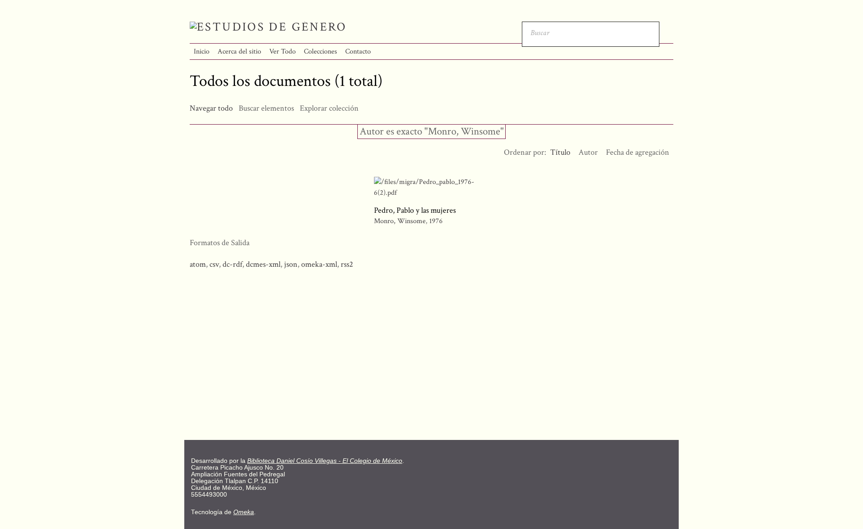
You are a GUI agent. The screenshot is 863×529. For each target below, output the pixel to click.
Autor (588, 152)
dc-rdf (232, 264)
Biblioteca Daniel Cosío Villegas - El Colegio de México (324, 460)
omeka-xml (319, 264)
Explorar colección (329, 108)
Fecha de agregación (637, 152)
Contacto (358, 51)
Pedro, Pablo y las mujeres (415, 210)
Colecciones (320, 51)
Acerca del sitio (239, 51)
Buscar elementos (266, 108)
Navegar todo (211, 108)
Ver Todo (282, 51)
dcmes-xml (263, 264)
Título (560, 152)
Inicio (201, 51)
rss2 (347, 264)
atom (198, 264)
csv (214, 264)
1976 (436, 221)
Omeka (243, 512)
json (291, 264)
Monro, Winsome (400, 221)
